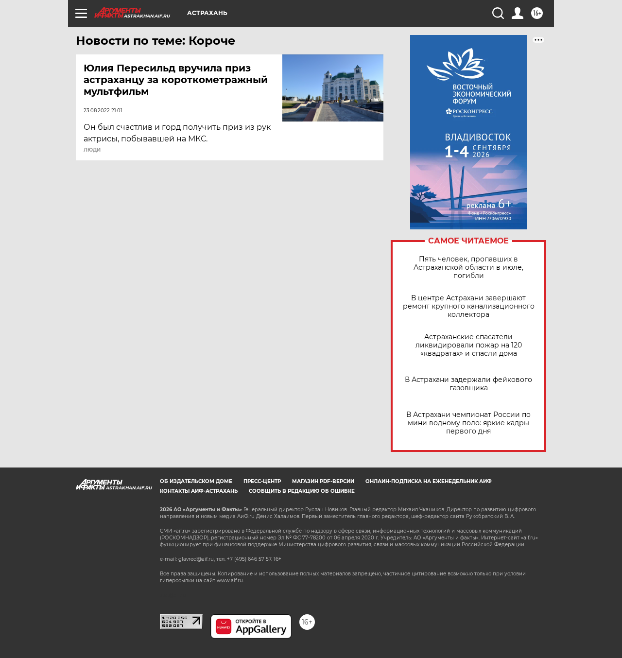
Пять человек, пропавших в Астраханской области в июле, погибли (468, 267)
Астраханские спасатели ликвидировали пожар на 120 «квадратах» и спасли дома (468, 345)
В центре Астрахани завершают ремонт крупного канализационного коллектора (469, 306)
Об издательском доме (196, 481)
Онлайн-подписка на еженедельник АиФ (428, 481)
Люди (92, 150)
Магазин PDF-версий (323, 481)
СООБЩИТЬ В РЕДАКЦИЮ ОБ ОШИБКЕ (302, 491)
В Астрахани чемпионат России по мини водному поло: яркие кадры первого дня (468, 423)
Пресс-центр (262, 481)
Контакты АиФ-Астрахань (199, 491)
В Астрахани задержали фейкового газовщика (468, 384)
